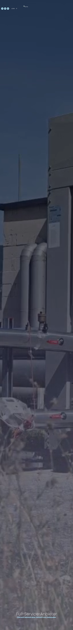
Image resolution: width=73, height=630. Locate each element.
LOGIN (13, 8)
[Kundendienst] (70, 619)
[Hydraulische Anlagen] (70, 609)
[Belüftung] (70, 604)
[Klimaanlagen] (70, 593)
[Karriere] (70, 624)
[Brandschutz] (70, 614)
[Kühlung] (70, 599)
